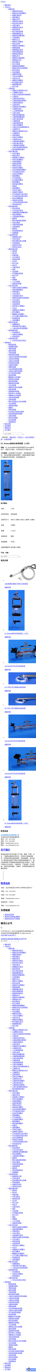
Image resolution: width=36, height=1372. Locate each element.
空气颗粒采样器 (17, 273)
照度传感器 (12, 409)
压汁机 (14, 261)
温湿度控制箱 (17, 283)
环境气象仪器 (13, 151)
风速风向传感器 (13, 379)
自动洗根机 (16, 72)
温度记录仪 (16, 155)
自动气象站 (16, 153)
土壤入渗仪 (16, 113)
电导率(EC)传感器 (14, 393)
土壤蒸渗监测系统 (18, 145)
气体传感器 (12, 352)
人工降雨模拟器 (17, 111)
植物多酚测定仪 (17, 33)
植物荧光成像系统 (18, 58)
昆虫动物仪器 (13, 206)
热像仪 (14, 186)
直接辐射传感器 (13, 391)
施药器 (14, 228)
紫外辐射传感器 (13, 355)
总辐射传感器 (13, 365)
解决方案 (8, 424)
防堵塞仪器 (16, 318)
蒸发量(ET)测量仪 (18, 157)
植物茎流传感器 (13, 383)
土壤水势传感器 (13, 359)
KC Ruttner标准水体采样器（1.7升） (17, 633)
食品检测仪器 (13, 330)
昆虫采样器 (16, 208)
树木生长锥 (16, 43)
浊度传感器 (12, 416)
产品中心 (8, 7)
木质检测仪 (16, 37)
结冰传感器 (12, 420)
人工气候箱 (16, 281)
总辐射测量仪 (17, 161)
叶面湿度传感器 (13, 363)
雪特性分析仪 (17, 165)
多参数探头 (12, 422)
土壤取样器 (16, 121)
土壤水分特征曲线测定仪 (20, 127)
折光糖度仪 (16, 332)
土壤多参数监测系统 (19, 100)
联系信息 (5, 883)
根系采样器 (16, 29)
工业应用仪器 (13, 235)
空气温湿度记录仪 (18, 172)
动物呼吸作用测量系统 (20, 212)
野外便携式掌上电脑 (19, 241)
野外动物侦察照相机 (19, 220)
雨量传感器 (12, 367)
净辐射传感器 (13, 405)
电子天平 (15, 275)
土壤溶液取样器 (17, 123)
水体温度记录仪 (17, 296)
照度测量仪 (16, 182)
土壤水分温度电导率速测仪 (21, 94)
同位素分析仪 (17, 204)
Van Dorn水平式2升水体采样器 (15, 666)
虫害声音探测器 (17, 224)
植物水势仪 (16, 19)
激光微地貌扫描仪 (18, 149)
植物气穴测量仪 (17, 41)
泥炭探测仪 (16, 135)
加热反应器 (16, 259)
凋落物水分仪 (17, 60)
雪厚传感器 (12, 348)
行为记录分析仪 (17, 210)
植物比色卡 (16, 56)
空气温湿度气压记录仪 (20, 194)
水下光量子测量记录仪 (20, 316)
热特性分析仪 (17, 247)
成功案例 (8, 426)
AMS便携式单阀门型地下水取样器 (16, 584)
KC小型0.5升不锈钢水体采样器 (15, 687)
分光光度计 (16, 300)
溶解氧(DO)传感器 (14, 395)
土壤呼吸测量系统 (18, 117)
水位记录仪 (16, 294)
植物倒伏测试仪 (17, 54)
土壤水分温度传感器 (15, 371)
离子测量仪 (16, 312)
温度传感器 (12, 350)
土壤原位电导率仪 (18, 98)
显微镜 (14, 279)
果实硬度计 (16, 336)
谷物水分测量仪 (17, 334)
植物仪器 (11, 9)
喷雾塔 (14, 218)
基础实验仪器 (13, 249)
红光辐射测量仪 (17, 180)
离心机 (14, 253)
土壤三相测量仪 (17, 125)
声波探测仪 (16, 243)
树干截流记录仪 (17, 82)
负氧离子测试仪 (17, 192)
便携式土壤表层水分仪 (20, 131)
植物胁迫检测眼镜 (18, 66)
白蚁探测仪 (16, 226)
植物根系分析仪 (17, 27)
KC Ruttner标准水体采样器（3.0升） (17, 823)
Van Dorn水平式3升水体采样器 (15, 773)
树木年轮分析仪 (17, 23)
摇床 (13, 269)
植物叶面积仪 (17, 15)
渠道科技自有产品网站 (12, 918)
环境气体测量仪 (17, 159)
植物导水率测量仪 (18, 45)
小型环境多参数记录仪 (20, 202)
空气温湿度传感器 (14, 373)
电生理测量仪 (17, 214)
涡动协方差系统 (17, 200)
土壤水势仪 (16, 104)
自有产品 (23, 939)
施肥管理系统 (17, 74)
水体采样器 (16, 304)
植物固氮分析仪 (17, 50)
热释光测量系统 (17, 52)
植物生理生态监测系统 (20, 68)
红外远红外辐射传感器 (16, 411)
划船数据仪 (16, 324)
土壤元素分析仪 (17, 143)
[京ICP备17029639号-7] (8, 935)
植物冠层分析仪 (17, 11)
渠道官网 (10, 939)
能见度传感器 (13, 381)
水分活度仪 (16, 257)
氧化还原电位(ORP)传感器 (17, 401)
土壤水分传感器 (13, 361)
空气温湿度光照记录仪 (20, 196)
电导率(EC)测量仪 (18, 306)
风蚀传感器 (12, 375)
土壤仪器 (11, 88)
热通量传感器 (13, 346)
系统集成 (8, 342)
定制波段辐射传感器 (15, 413)
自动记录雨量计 (17, 174)
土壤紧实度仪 (17, 109)
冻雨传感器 (12, 399)
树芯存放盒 (16, 70)
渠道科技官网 (9, 914)
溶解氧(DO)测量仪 (18, 310)
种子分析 (15, 86)
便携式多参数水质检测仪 (20, 298)
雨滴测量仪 (16, 176)
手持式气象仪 (17, 190)
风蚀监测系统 (17, 163)
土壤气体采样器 (17, 119)
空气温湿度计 (17, 178)
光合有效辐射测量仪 (19, 169)
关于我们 (8, 430)
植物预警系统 (17, 84)
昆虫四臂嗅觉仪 (17, 230)
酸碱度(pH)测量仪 (18, 314)
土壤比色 (15, 96)
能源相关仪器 (17, 237)
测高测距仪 (16, 17)
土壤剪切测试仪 (17, 102)
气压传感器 (12, 385)
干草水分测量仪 (17, 76)
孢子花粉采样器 (17, 31)
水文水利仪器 (13, 285)
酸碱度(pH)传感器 (14, 377)
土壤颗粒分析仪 (17, 92)
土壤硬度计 (16, 133)
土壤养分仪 (16, 129)
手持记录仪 (16, 239)
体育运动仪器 (13, 322)
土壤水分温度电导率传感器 (17, 357)
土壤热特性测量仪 (18, 141)
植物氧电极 (16, 48)
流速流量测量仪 (17, 289)
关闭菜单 (4, 939)
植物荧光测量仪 (17, 80)
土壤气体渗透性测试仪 (20, 147)
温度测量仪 (16, 188)
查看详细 (8, 587)
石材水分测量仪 (17, 137)
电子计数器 (16, 64)
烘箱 (13, 277)
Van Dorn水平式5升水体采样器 (15, 741)
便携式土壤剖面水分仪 (20, 90)
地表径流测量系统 (18, 115)
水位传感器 (12, 403)
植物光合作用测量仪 (19, 13)
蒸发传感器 (12, 389)
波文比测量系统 (17, 198)
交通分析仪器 (13, 338)
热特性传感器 (13, 418)
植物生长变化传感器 (15, 387)
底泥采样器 (16, 302)
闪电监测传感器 (13, 397)
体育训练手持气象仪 (19, 326)
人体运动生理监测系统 (20, 328)
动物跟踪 (15, 233)
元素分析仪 (16, 267)
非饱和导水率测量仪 (19, 106)
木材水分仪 (16, 78)
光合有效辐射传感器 (15, 369)
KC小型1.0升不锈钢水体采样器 (15, 708)
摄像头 (10, 407)
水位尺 (14, 308)
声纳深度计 (16, 291)
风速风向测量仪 (17, 167)
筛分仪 (14, 265)
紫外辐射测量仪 (17, 184)
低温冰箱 (15, 255)
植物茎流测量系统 (18, 35)
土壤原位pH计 (17, 139)
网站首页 (8, 5)
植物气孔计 (16, 39)
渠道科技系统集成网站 (12, 916)
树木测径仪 (16, 62)
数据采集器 (12, 344)
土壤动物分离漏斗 (18, 216)
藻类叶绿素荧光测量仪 (20, 287)
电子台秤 (15, 263)
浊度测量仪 (16, 320)
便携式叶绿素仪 (17, 21)
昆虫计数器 (16, 222)
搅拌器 (14, 251)
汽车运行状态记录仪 (19, 340)
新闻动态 (8, 428)
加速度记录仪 (17, 245)
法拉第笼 (15, 271)
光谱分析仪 (16, 25)
